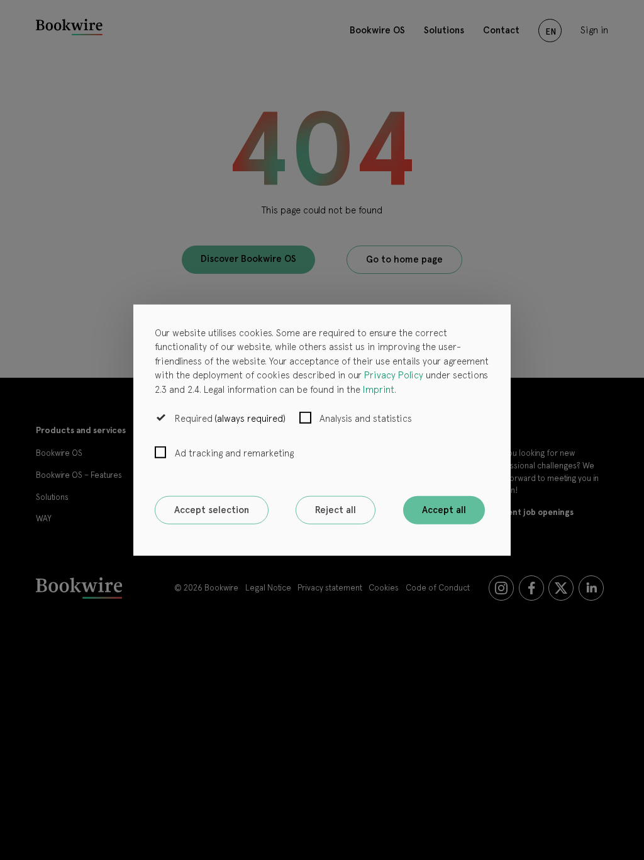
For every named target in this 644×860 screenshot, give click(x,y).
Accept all (444, 510)
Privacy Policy (393, 375)
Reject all (335, 510)
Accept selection (211, 510)
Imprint (378, 389)
